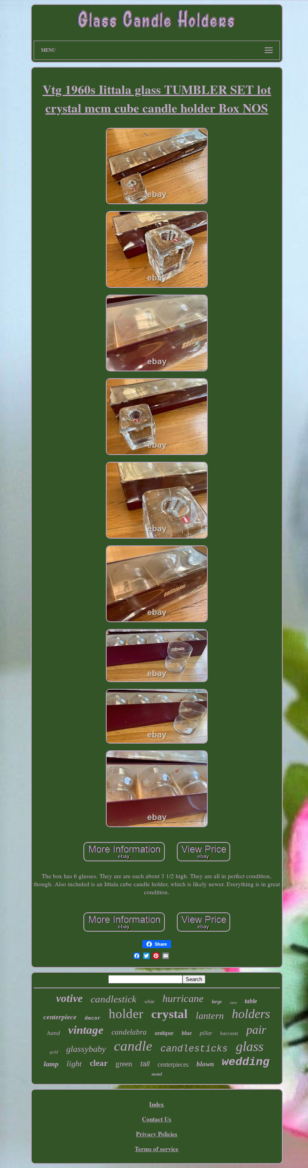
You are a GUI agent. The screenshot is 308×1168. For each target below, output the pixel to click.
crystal (169, 1014)
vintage (85, 1029)
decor (93, 1018)
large (217, 1001)
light (74, 1063)
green (124, 1063)
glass (249, 1046)
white (149, 1001)
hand (53, 1033)
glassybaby (86, 1049)
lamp (51, 1064)
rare (233, 1002)
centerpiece (60, 1017)
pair (256, 1029)
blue (187, 1033)
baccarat (229, 1033)
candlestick (113, 999)
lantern (210, 1015)
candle (133, 1046)
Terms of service (156, 1148)
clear (98, 1063)
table (251, 1001)
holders (251, 1013)
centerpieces (173, 1064)
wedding (246, 1062)
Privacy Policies (156, 1133)
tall (145, 1064)
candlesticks (194, 1049)
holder (126, 1013)
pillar (206, 1033)
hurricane (183, 998)
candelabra (129, 1032)
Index (156, 1104)
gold (54, 1051)
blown (205, 1064)
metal (157, 1074)
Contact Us (156, 1119)
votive (69, 998)
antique (164, 1033)
